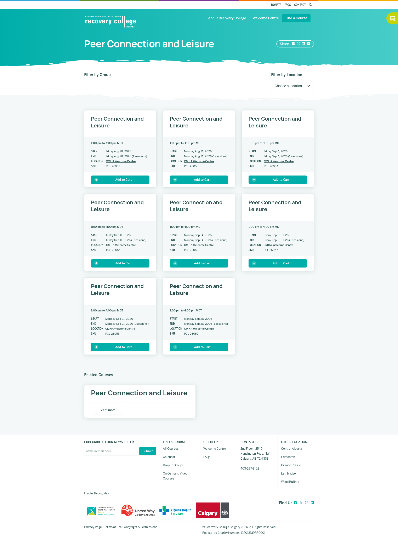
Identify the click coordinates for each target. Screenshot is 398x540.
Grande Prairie (291, 465)
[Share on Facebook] (293, 43)
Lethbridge (288, 473)
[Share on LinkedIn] (303, 43)
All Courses (170, 448)
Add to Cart (123, 180)
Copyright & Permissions (140, 527)
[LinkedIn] (312, 502)
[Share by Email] (308, 43)
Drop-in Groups (173, 465)
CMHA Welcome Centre (121, 161)
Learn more (107, 410)
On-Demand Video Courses (175, 476)
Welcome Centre (266, 18)
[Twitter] (301, 502)
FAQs (287, 5)
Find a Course (296, 18)
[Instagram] (306, 502)
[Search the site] (310, 5)
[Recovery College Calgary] (111, 21)
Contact (300, 5)
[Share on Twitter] (298, 43)
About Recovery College (227, 18)
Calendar (169, 457)
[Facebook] (295, 502)
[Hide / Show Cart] (392, 18)
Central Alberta (291, 448)
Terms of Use (113, 527)
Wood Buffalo (290, 482)
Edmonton (288, 457)
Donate (276, 5)
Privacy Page (93, 527)
